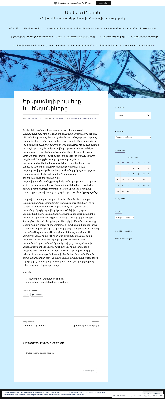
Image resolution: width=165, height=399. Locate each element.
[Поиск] (147, 115)
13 (123, 179)
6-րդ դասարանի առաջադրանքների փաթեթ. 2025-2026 (36, 36)
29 (133, 191)
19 (118, 185)
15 (133, 179)
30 (139, 191)
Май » (123, 198)
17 (143, 179)
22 (133, 185)
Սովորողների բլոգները (114, 36)
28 (128, 191)
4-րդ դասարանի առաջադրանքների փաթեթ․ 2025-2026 (73, 28)
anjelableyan (58, 119)
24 (144, 185)
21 (128, 185)
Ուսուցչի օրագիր (57, 45)
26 (118, 191)
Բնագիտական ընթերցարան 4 (82, 119)
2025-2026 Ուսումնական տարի (81, 36)
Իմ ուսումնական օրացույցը (144, 36)
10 (144, 173)
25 (149, 185)
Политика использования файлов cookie (72, 395)
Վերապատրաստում (81, 45)
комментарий (88, 370)
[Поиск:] (133, 115)
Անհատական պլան (108, 45)
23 (139, 185)
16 (139, 179)
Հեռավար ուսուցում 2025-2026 (30, 45)
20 (123, 185)
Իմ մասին (14, 28)
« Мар (117, 198)
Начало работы (103, 3)
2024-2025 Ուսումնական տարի (137, 45)
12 (118, 179)
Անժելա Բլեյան (82, 13)
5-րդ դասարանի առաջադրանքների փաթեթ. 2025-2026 (130, 28)
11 (148, 173)
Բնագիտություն (31, 28)
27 (123, 191)
